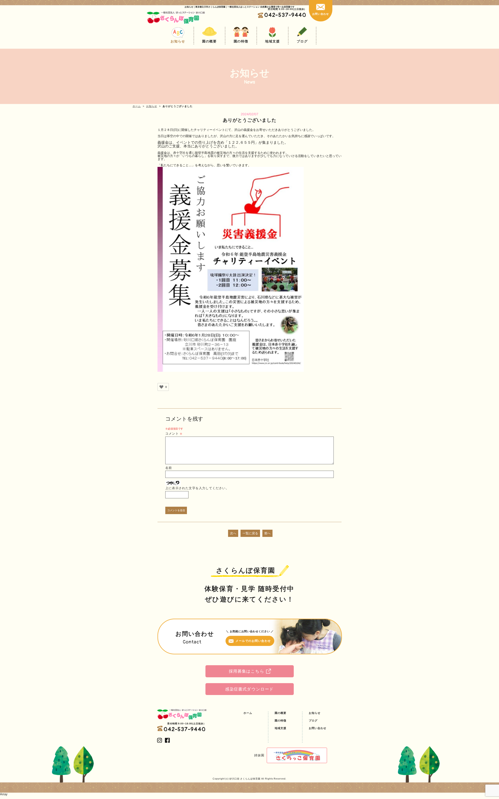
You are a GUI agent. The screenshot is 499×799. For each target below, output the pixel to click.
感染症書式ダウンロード (249, 689)
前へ (267, 533)
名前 (168, 468)
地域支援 (272, 41)
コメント (173, 433)
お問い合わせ (320, 13)
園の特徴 (241, 41)
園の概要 (209, 41)
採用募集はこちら (246, 671)
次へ (233, 533)
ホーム (137, 106)
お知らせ (178, 41)
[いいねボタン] (161, 387)
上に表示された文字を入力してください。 (197, 488)
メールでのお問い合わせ (253, 640)
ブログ (302, 41)
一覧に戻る (250, 533)
